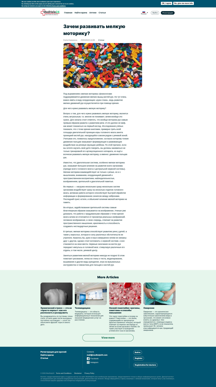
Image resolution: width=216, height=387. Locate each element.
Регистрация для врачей (53, 352)
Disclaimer (78, 373)
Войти (155, 13)
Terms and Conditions (63, 373)
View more (108, 337)
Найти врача (81, 13)
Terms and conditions (59, 6)
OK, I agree (166, 3)
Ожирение (148, 308)
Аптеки (92, 13)
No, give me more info (183, 3)
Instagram (94, 362)
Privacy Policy (89, 373)
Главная (68, 13)
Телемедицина (82, 308)
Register (138, 358)
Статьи (102, 13)
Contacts (90, 352)
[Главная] (50, 15)
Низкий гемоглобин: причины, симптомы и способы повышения (124, 310)
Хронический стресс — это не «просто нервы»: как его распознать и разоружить (56, 310)
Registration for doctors (145, 365)
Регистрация (167, 13)
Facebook (94, 359)
